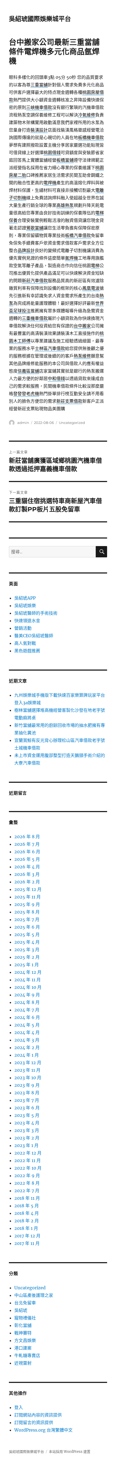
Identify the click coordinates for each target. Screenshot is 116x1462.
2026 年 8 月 (27, 836)
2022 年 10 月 (28, 1168)
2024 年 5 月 (27, 1025)
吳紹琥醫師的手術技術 (35, 613)
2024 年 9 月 (27, 994)
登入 (18, 1407)
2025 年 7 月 (26, 919)
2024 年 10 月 (28, 987)
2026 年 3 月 (27, 874)
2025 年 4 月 (27, 942)
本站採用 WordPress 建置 (69, 1451)
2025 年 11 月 (27, 897)
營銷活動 (23, 628)
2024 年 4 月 (27, 1032)
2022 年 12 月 (28, 1153)
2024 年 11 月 (27, 979)
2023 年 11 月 (27, 1070)
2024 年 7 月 (26, 1010)
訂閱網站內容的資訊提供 (38, 1415)
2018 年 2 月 (26, 1220)
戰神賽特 (23, 1333)
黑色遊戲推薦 (27, 650)
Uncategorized (72, 422)
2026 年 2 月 (27, 881)
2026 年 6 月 (27, 851)
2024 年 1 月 (26, 1055)
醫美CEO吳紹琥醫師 (33, 635)
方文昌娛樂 (25, 1340)
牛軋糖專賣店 (27, 1355)
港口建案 (23, 1348)
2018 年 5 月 (26, 1205)
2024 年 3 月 (26, 1040)
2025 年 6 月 (27, 927)
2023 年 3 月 (26, 1130)
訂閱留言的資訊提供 (33, 1422)
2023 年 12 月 (27, 1062)
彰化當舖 (23, 1325)
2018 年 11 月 (27, 1198)
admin (23, 422)
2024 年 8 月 (27, 1002)
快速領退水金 (27, 620)
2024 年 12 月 (28, 972)
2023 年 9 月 (27, 1085)
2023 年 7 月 (26, 1100)
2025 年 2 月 (27, 957)
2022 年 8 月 (27, 1183)
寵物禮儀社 (25, 1318)
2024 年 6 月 (27, 1017)
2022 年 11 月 (27, 1160)
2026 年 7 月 (27, 844)
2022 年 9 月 (27, 1175)
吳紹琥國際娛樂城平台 (40, 19)
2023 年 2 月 (26, 1138)
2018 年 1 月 (26, 1228)
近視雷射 (23, 1363)
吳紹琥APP (25, 598)
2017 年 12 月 (27, 1235)
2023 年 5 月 (26, 1115)
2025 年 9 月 (27, 904)
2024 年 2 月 (27, 1047)
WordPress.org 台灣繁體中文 (43, 1430)
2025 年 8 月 (27, 912)
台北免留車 (25, 1302)
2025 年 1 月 (26, 964)
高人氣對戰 (25, 643)
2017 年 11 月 (27, 1243)
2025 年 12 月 (28, 889)
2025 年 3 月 (26, 949)
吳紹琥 (20, 1310)
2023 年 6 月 (27, 1107)
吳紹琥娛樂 (25, 605)
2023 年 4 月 (26, 1122)
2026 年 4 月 (27, 866)
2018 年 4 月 (26, 1213)
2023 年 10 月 (27, 1077)
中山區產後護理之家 (33, 1295)
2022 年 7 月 (26, 1190)
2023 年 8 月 (26, 1092)
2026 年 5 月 (27, 859)
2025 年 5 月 (27, 934)
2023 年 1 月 (26, 1145)
